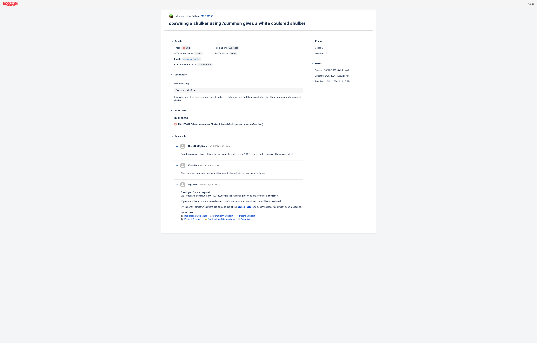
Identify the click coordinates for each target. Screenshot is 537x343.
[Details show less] (172, 41)
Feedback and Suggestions (221, 219)
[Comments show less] (172, 136)
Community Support (223, 216)
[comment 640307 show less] (177, 184)
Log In (530, 4)
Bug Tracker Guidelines (195, 216)
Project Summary (193, 219)
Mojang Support (247, 216)
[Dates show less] (312, 63)
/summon (187, 59)
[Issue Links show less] (172, 110)
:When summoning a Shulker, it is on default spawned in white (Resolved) (220, 124)
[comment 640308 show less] (177, 165)
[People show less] (312, 41)
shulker (197, 59)
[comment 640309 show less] (177, 146)
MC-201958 (207, 16)
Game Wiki (246, 219)
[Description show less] (172, 75)
